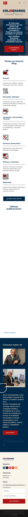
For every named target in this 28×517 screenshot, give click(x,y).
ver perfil (10, 432)
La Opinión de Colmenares (16, 234)
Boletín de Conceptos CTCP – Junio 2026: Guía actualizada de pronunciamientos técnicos (14, 321)
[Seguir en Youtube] (13, 468)
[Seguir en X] (7, 468)
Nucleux (15, 515)
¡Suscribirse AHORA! (14, 48)
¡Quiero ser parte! (14, 198)
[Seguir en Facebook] (4, 468)
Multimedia (12, 312)
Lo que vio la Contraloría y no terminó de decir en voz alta (12, 269)
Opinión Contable (14, 273)
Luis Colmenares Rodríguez (13, 232)
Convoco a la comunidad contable (13, 309)
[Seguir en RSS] (16, 468)
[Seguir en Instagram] (10, 468)
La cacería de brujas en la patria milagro (13, 297)
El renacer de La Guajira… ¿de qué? (12, 230)
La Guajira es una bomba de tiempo (12, 257)
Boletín (11, 325)
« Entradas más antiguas (9, 332)
